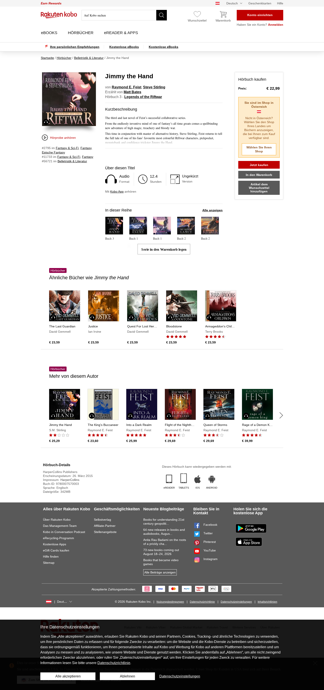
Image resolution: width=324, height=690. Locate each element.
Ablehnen (127, 676)
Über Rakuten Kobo (57, 519)
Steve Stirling (154, 87)
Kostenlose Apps (54, 544)
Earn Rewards (51, 3)
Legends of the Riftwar (143, 97)
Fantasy (85, 148)
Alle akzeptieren (68, 676)
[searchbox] (124, 15)
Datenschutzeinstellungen (236, 601)
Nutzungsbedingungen (170, 601)
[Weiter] (281, 415)
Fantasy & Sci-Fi (67, 148)
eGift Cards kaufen (56, 550)
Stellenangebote (105, 532)
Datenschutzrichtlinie (202, 601)
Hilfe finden (51, 556)
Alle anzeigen (212, 210)
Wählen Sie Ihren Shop (259, 149)
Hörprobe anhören (63, 137)
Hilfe (280, 3)
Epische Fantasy (53, 152)
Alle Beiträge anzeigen (160, 572)
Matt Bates (132, 92)
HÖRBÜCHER (81, 33)
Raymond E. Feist (126, 87)
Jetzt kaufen (259, 165)
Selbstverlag (102, 519)
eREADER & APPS (121, 33)
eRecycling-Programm (58, 538)
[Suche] (161, 15)
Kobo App (117, 191)
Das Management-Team (60, 526)
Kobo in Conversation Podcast (64, 532)
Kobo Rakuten (59, 15)
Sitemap (48, 562)
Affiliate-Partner (104, 526)
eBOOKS (49, 33)
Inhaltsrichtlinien (267, 601)
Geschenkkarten (259, 3)
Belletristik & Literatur (72, 161)
